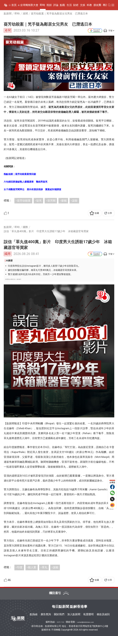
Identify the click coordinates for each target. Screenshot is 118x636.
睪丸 (44, 567)
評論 (55, 5)
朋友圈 (97, 5)
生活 (69, 5)
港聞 (7, 30)
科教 (89, 5)
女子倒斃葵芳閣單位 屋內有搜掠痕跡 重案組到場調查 (32, 189)
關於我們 (59, 614)
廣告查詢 (46, 614)
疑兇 (39, 200)
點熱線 (34, 614)
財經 (75, 5)
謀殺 (75, 200)
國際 (7, 254)
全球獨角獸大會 (29, 5)
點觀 (62, 5)
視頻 (49, 5)
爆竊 (64, 200)
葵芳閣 (51, 200)
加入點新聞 (73, 614)
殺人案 (32, 567)
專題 (105, 5)
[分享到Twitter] (112, 499)
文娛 (82, 5)
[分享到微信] (112, 493)
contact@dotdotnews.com (85, 622)
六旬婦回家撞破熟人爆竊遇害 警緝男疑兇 (25, 181)
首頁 (14, 5)
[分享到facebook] (112, 487)
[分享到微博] (112, 505)
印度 (19, 567)
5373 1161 (60, 622)
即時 (42, 5)
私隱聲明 (88, 614)
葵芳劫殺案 (24, 200)
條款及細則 (103, 614)
